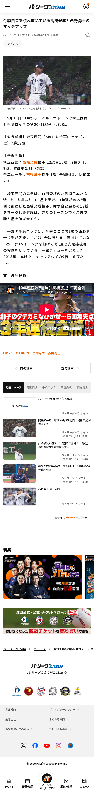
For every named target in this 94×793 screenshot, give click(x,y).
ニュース (40, 649)
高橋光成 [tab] (66, 387)
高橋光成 (30, 162)
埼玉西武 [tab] (31, 387)
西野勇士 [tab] (82, 387)
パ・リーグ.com (14, 649)
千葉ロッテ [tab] (49, 387)
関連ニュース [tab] (13, 387)
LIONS (7, 353)
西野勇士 (34, 174)
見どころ (13, 43)
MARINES (22, 353)
